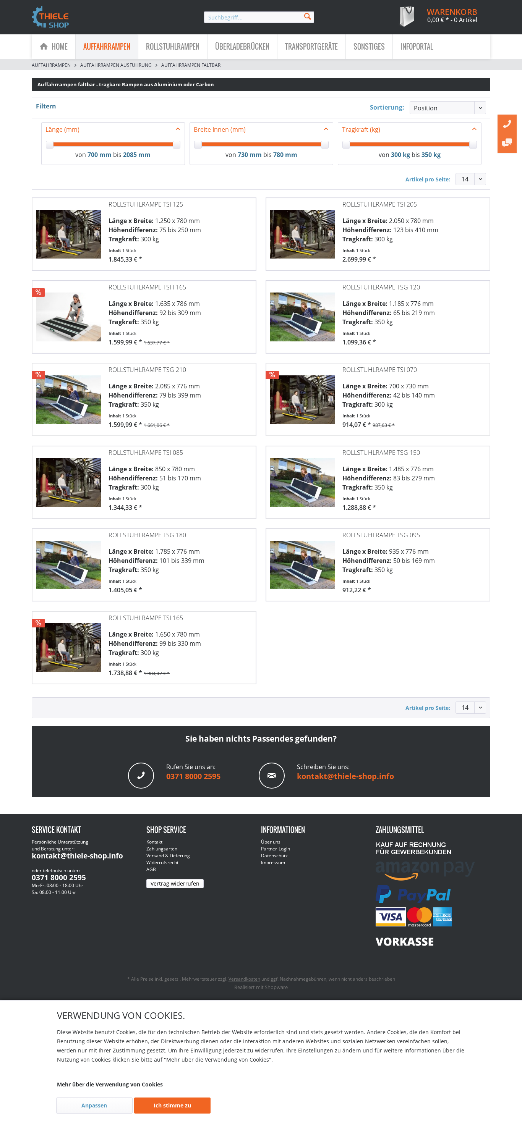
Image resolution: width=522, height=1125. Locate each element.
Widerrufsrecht (162, 862)
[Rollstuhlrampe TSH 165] (68, 313)
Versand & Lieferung (168, 855)
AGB (151, 869)
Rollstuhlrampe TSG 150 (381, 452)
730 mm (250, 154)
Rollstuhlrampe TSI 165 (146, 618)
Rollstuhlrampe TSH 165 (147, 287)
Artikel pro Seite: (427, 179)
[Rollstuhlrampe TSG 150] (302, 478)
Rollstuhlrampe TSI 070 (379, 369)
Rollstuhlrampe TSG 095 (381, 535)
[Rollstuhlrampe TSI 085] (68, 478)
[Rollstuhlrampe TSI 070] (302, 395)
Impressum (273, 862)
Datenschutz (274, 855)
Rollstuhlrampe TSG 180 (147, 535)
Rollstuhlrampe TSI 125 (146, 204)
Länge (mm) (62, 129)
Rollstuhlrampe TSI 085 (146, 452)
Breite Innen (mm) (220, 129)
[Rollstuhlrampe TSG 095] (302, 561)
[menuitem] (259, 17)
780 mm (285, 154)
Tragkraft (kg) (361, 129)
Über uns (270, 842)
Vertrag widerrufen (175, 883)
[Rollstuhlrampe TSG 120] (302, 313)
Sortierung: (387, 107)
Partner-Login (275, 848)
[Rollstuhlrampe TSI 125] (68, 230)
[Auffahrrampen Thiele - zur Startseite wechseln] (50, 17)
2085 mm (137, 154)
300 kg (400, 154)
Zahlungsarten (161, 848)
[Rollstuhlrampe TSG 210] (68, 395)
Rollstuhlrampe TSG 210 (147, 369)
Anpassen (94, 1105)
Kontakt (154, 842)
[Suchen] (307, 16)
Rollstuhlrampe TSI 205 (379, 204)
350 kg (431, 154)
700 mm (100, 154)
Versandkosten (244, 979)
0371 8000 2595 (193, 776)
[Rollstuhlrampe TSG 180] (68, 561)
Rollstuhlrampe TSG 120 (381, 287)
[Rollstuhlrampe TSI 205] (302, 230)
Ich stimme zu (172, 1105)
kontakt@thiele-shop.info (345, 776)
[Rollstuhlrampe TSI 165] (68, 643)
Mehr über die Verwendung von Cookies (110, 1084)
